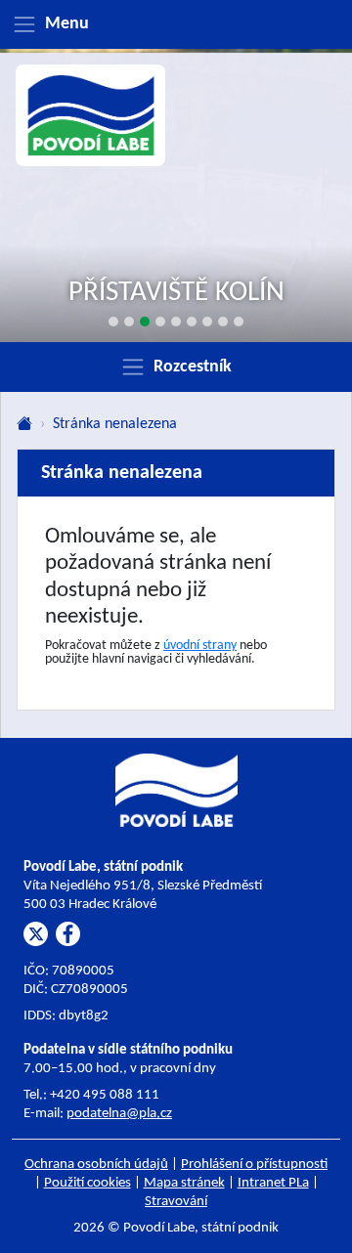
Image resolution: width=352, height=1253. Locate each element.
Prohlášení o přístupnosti (254, 1164)
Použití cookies (87, 1183)
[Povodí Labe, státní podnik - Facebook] (68, 934)
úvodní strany (200, 645)
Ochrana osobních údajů (96, 1164)
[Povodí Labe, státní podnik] (91, 115)
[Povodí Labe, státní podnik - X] (35, 934)
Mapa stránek (184, 1183)
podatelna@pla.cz (119, 1113)
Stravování (176, 1201)
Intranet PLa (273, 1183)
